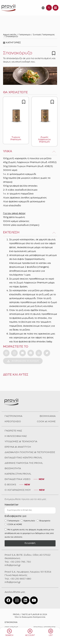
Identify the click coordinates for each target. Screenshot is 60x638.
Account (30, 635)
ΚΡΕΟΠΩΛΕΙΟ (13, 422)
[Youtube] (34, 600)
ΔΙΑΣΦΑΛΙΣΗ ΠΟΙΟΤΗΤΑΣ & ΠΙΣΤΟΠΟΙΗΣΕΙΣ (30, 452)
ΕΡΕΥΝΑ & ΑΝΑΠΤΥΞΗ (18, 447)
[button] (12, 43)
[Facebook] (8, 600)
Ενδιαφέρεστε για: (16, 516)
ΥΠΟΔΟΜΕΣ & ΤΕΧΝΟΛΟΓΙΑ (21, 442)
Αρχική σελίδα (9, 35)
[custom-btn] (6, 353)
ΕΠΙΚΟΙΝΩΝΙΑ (11, 622)
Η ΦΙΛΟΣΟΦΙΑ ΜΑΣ (16, 436)
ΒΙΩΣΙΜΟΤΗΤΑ (13, 468)
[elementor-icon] (9, 631)
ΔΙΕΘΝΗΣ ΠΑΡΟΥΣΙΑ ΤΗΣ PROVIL (24, 463)
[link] (8, 7)
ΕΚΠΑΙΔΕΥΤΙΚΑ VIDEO (17, 479)
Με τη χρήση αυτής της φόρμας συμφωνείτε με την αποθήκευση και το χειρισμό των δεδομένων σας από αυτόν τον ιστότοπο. (29, 533)
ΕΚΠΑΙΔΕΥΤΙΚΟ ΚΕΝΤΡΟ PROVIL (23, 458)
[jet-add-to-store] (54, 53)
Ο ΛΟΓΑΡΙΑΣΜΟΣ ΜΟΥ (18, 490)
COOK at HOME (46, 422)
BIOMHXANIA (48, 416)
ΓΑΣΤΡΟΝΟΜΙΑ (13, 416)
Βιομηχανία (44, 520)
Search (9, 635)
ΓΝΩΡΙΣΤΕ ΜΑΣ (13, 431)
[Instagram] (17, 600)
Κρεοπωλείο (29, 520)
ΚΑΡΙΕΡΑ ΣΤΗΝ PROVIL (18, 474)
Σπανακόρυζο (12, 36)
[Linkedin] (25, 600)
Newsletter (11, 505)
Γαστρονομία (24, 35)
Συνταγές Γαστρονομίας (44, 35)
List (51, 635)
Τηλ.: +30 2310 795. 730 (18, 562)
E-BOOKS (10, 485)
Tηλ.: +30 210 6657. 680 (18, 579)
